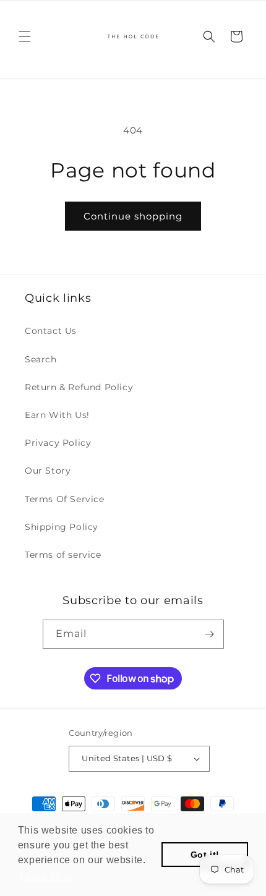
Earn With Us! (57, 414)
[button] (24, 36)
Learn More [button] (47, 876)
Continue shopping (133, 216)
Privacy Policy (58, 442)
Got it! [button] (205, 855)
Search (41, 359)
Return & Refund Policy (79, 387)
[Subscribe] (209, 634)
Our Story (48, 470)
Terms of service (63, 554)
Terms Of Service (65, 499)
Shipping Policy (61, 526)
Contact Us (51, 330)
